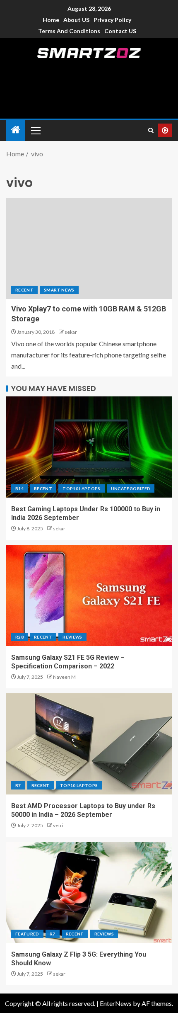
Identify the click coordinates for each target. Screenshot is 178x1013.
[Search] (151, 130)
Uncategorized (131, 488)
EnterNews (116, 1003)
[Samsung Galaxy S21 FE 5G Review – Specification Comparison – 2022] (89, 595)
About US (76, 19)
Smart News (59, 289)
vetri (58, 825)
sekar (71, 332)
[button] (35, 130)
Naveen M (64, 677)
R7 (18, 785)
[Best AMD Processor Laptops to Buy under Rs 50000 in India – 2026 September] (89, 743)
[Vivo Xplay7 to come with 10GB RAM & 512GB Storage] (89, 248)
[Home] (15, 130)
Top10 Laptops (82, 488)
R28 (19, 636)
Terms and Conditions (69, 30)
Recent (24, 289)
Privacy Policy (112, 19)
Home (51, 19)
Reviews (72, 636)
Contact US (120, 30)
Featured (27, 933)
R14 (19, 488)
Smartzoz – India (89, 67)
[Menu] (35, 130)
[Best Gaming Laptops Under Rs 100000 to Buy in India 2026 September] (89, 447)
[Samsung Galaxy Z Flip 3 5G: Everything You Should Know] (89, 892)
